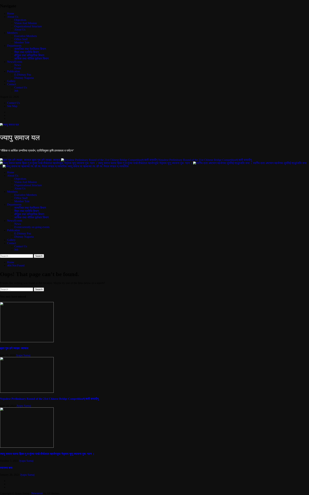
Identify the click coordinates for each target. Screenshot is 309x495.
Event (17, 68)
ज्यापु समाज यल (20, 138)
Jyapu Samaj (23, 355)
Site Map (12, 106)
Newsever (37, 493)
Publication (13, 71)
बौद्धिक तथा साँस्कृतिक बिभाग (29, 55)
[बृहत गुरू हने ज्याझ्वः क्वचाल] (27, 341)
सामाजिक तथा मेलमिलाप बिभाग (30, 48)
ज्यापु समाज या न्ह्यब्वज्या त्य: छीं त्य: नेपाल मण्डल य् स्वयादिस (98, 166)
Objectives (20, 19)
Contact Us (20, 87)
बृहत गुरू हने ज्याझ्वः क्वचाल (46, 159)
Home (10, 13)
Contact (11, 84)
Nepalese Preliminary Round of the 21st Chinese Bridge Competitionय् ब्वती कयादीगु (205, 159)
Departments (14, 45)
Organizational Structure (28, 26)
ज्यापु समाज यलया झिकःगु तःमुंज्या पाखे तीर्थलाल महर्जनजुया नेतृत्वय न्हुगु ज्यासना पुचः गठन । (145, 163)
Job (16, 90)
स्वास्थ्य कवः (6, 467)
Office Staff (21, 39)
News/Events (14, 61)
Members (12, 32)
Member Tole (22, 42)
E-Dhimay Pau (22, 74)
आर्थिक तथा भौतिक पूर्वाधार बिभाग (31, 58)
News (17, 64)
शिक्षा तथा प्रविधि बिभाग (26, 52)
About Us (12, 16)
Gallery (11, 81)
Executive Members (25, 36)
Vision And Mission (25, 23)
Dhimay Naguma (24, 77)
